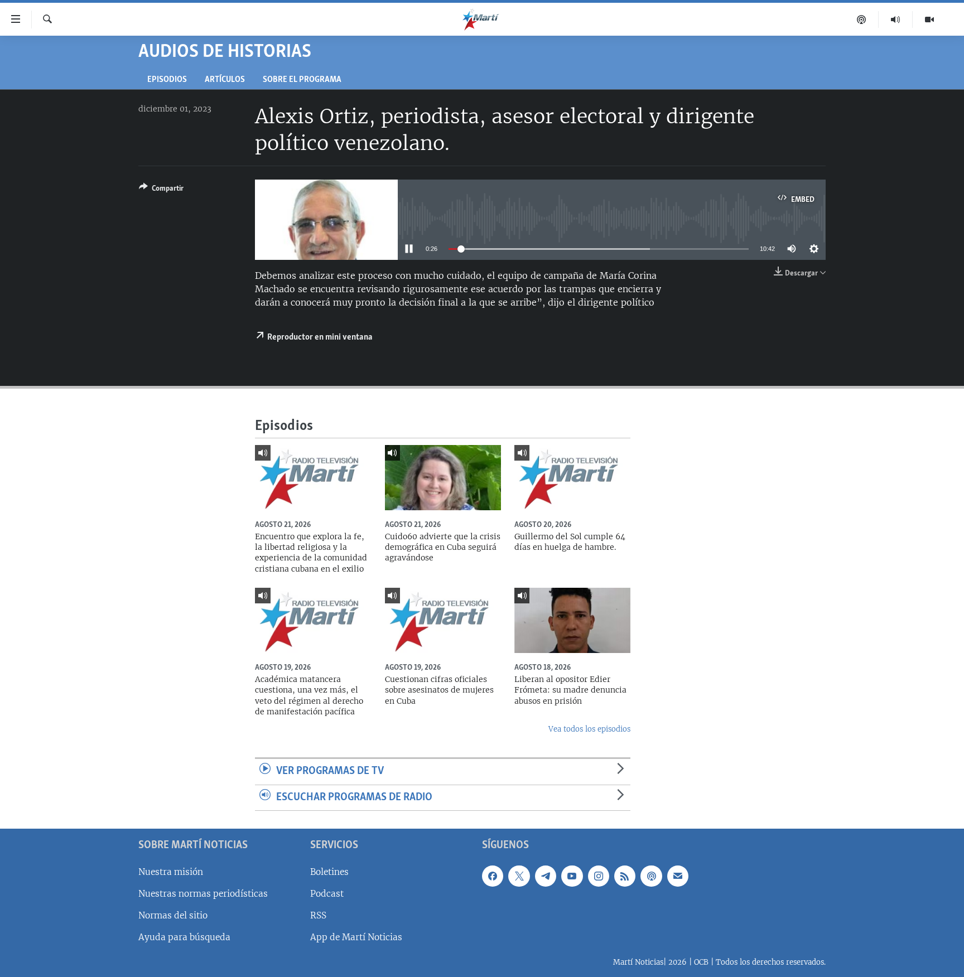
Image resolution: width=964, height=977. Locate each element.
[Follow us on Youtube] (571, 876)
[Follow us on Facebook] (492, 876)
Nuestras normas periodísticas (203, 893)
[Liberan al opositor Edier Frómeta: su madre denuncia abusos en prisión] (572, 620)
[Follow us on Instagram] (598, 876)
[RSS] (624, 876)
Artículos (225, 80)
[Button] (161, 190)
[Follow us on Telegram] (545, 876)
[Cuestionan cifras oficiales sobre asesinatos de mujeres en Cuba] (443, 620)
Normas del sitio (173, 915)
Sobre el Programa (302, 80)
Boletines (329, 872)
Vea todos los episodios (589, 729)
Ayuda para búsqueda (184, 937)
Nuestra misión (170, 872)
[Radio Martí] (896, 19)
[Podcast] (862, 19)
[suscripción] (677, 876)
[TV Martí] (929, 19)
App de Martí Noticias (356, 937)
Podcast (327, 893)
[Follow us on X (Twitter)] (518, 876)
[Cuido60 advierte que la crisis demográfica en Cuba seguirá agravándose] (443, 477)
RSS (318, 915)
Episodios (167, 80)
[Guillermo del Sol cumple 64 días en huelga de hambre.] (572, 477)
